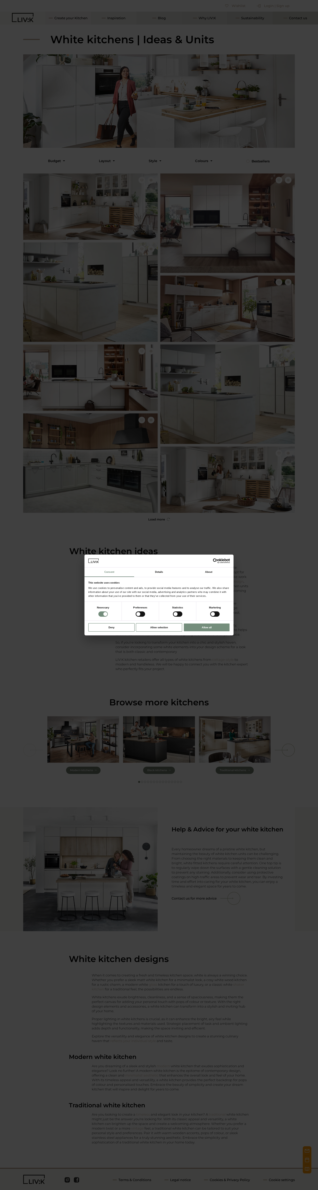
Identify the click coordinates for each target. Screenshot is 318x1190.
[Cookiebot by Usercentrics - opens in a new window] (215, 560)
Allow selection (159, 627)
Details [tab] (159, 571)
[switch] (140, 614)
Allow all (207, 627)
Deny (111, 627)
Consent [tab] (109, 571)
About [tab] (208, 571)
